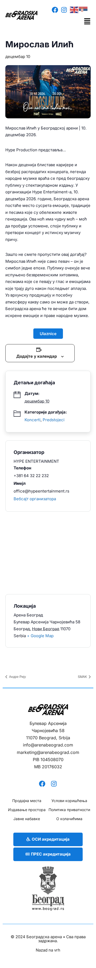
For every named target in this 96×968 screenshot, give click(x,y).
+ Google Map (40, 635)
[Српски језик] (83, 9)
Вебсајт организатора (35, 498)
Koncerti (33, 419)
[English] (74, 9)
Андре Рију (17, 676)
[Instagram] (64, 10)
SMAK (83, 676)
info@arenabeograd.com (48, 745)
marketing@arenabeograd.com (48, 752)
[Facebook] (55, 10)
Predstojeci (54, 419)
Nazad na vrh (48, 950)
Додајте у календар (36, 356)
